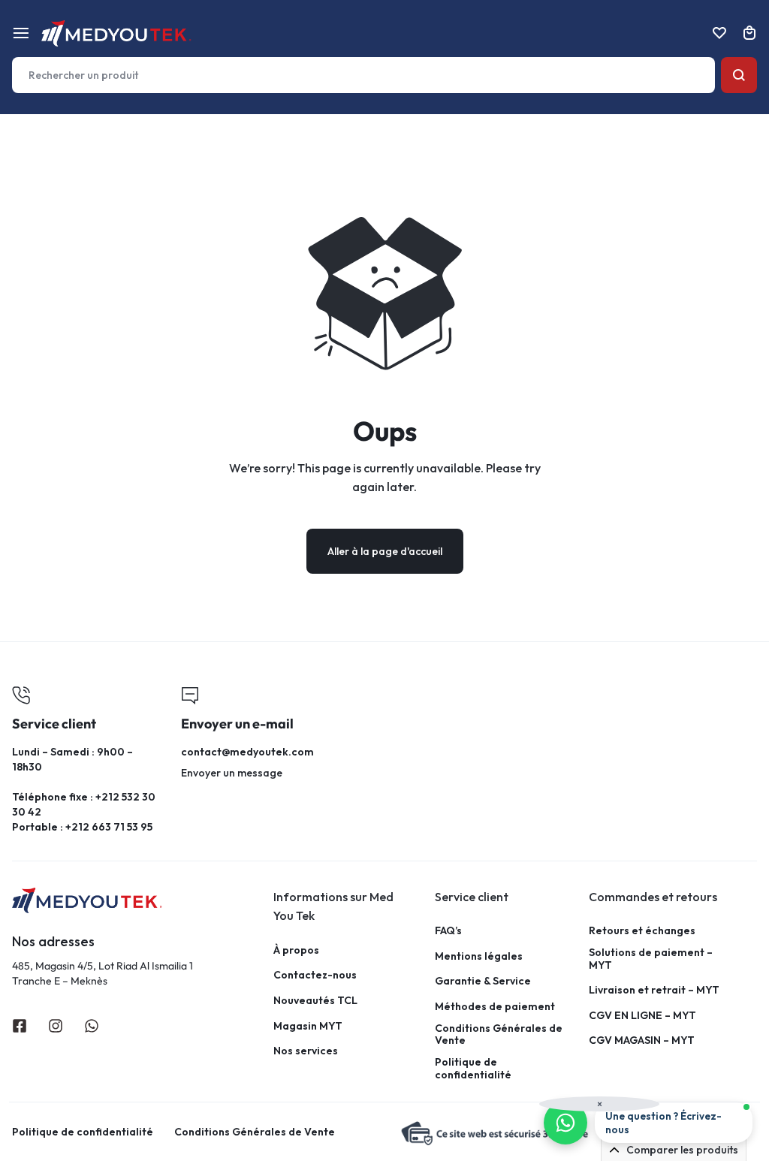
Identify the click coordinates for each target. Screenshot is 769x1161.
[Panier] (749, 33)
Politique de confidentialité (473, 1068)
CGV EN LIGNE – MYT (642, 1015)
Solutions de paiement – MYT (651, 959)
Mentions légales (479, 956)
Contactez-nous (315, 975)
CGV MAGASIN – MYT (642, 1040)
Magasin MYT (307, 1026)
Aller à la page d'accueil (384, 551)
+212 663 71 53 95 (108, 827)
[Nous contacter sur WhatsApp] (565, 1122)
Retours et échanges (642, 930)
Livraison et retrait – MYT (654, 990)
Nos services (305, 1051)
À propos (296, 950)
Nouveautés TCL (315, 1000)
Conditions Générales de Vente (498, 1035)
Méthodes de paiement (495, 1006)
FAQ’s (448, 930)
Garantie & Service (483, 981)
